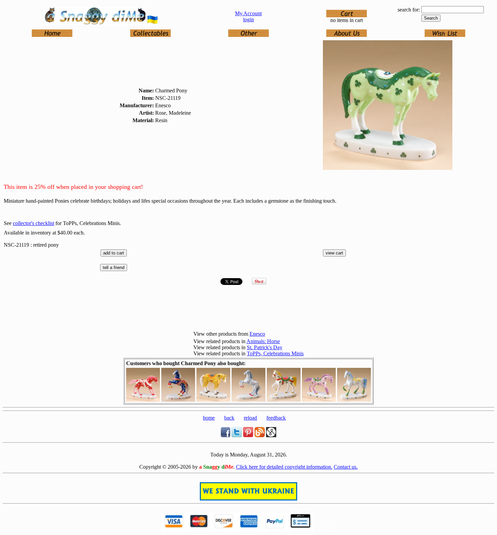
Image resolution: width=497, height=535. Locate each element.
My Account (248, 13)
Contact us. (346, 467)
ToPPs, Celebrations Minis (275, 353)
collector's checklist (33, 223)
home (209, 418)
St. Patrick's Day (264, 347)
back (229, 418)
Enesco (257, 334)
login (248, 19)
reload (250, 418)
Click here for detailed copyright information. (284, 467)
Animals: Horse (263, 341)
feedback (276, 418)
